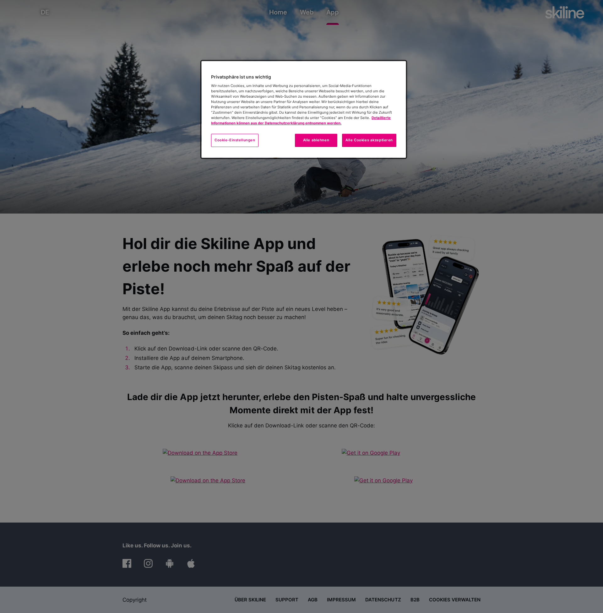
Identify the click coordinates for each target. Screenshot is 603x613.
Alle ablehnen (316, 140)
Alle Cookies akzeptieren (369, 140)
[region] (304, 109)
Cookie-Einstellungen (235, 140)
